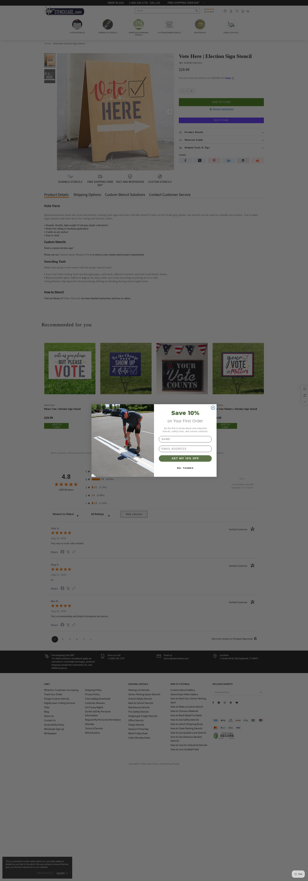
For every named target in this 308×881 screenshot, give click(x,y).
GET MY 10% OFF (185, 458)
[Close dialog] (213, 408)
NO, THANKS (185, 468)
